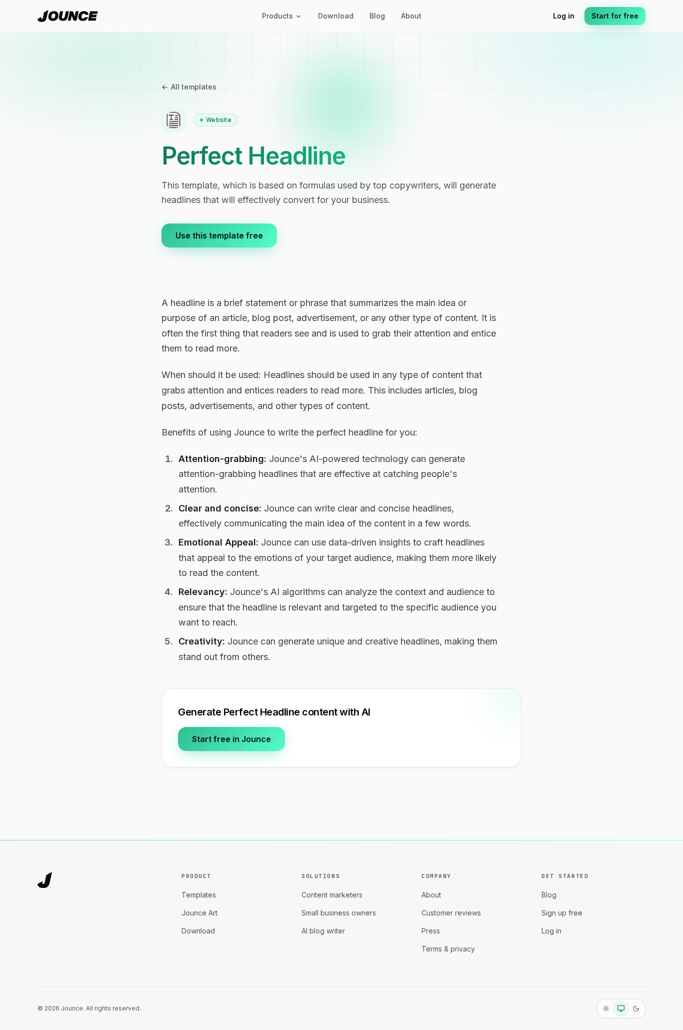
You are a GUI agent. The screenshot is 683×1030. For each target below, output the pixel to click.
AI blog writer (323, 930)
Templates (199, 894)
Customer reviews (451, 912)
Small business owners (339, 912)
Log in (563, 16)
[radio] (606, 1009)
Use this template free (219, 235)
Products (277, 16)
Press (431, 930)
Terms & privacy (448, 948)
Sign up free (562, 912)
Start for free (615, 16)
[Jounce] (45, 880)
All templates (189, 86)
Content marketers (332, 894)
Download (336, 16)
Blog (377, 16)
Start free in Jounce (231, 739)
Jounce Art (200, 912)
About (411, 16)
